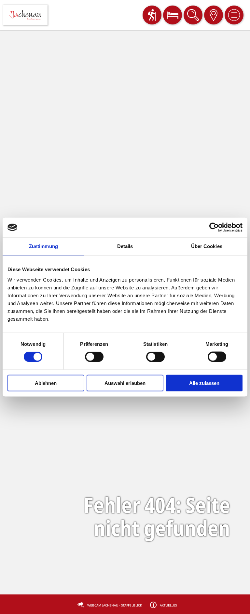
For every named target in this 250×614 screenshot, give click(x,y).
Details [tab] (125, 246)
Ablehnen (46, 383)
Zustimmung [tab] (43, 246)
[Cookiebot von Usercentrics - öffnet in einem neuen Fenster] (214, 227)
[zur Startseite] (25, 15)
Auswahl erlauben (125, 383)
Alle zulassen (204, 383)
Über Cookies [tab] (206, 246)
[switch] (94, 357)
